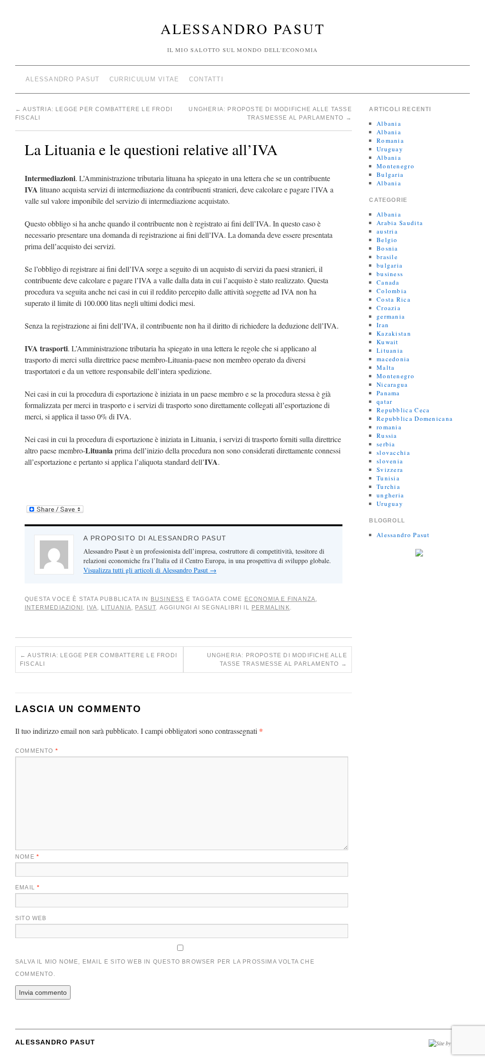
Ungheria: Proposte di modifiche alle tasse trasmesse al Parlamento (277, 659)
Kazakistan (394, 333)
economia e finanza (280, 599)
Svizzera (390, 469)
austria (387, 231)
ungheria (390, 495)
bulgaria (390, 265)
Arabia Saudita (400, 222)
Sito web (31, 918)
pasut (145, 607)
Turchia (388, 486)
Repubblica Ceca (403, 410)
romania (389, 427)
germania (391, 316)
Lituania (116, 607)
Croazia (389, 308)
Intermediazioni (54, 607)
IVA (92, 607)
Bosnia (387, 248)
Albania (389, 123)
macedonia (393, 359)
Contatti (206, 79)
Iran (383, 325)
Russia (387, 435)
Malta (386, 367)
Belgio (387, 239)
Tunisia (388, 478)
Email (27, 887)
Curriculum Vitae (144, 79)
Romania (390, 140)
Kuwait (388, 342)
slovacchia (393, 452)
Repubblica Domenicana (415, 418)
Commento (36, 751)
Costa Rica (394, 299)
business (167, 599)
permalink (270, 607)
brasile (387, 256)
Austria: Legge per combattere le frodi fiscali (98, 659)
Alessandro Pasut (243, 28)
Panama (388, 393)
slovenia (390, 461)
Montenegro (395, 166)
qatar (385, 401)
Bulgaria (390, 174)
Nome (27, 856)
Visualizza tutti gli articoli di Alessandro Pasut (149, 569)
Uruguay (390, 149)
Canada (388, 282)
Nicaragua (392, 384)
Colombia (392, 291)
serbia (386, 444)
